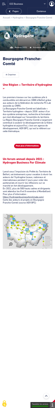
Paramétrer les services (40, 404)
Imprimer (12, 75)
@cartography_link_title (24, 53)
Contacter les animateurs (31, 53)
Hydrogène (18, 18)
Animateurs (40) (39, 47)
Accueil (6, 18)
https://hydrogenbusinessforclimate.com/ (23, 197)
